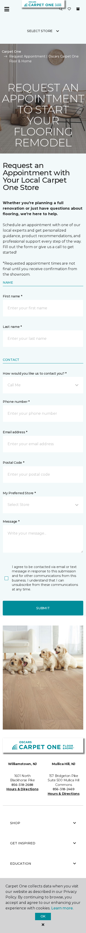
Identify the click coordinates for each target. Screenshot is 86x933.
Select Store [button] (40, 31)
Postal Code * (13, 462)
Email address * (15, 432)
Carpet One (11, 51)
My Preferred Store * (19, 493)
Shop (15, 823)
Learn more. (62, 908)
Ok (43, 916)
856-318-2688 (22, 785)
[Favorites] (69, 9)
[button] (60, 9)
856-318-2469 (64, 789)
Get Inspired (22, 843)
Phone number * (16, 401)
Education (20, 864)
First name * (12, 296)
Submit (43, 608)
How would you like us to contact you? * (35, 373)
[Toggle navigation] (7, 9)
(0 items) (78, 9)
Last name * (12, 326)
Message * (11, 521)
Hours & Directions (22, 789)
